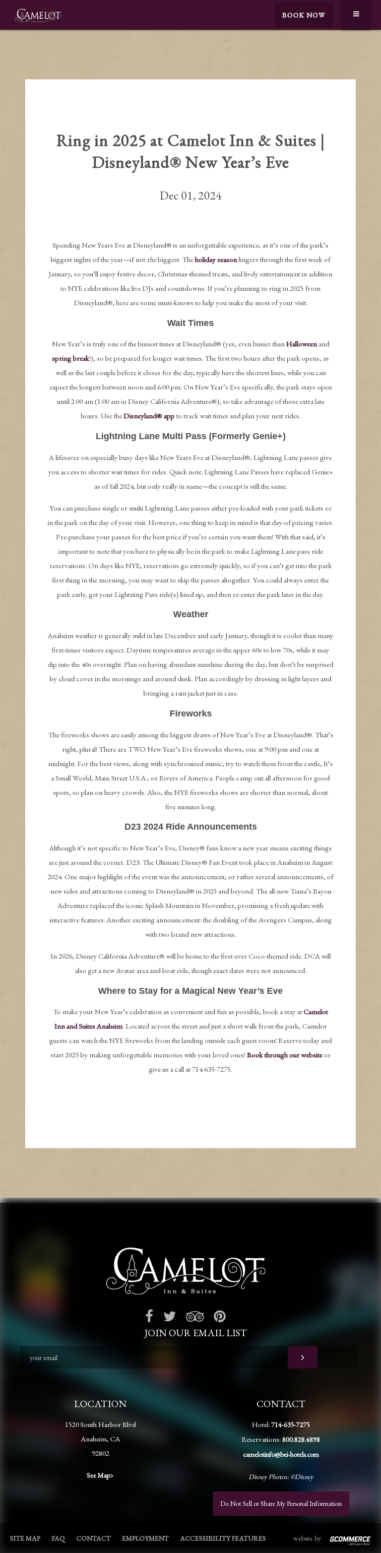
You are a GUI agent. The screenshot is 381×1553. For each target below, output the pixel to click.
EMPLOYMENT (145, 1538)
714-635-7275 (290, 1424)
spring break (70, 358)
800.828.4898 (301, 1439)
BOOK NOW (303, 14)
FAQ (58, 1538)
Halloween (301, 343)
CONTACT (93, 1538)
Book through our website (284, 1054)
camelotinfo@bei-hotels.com (281, 1454)
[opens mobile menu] (356, 15)
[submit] (303, 1357)
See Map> (100, 1475)
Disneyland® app (149, 415)
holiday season (216, 259)
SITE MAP (25, 1538)
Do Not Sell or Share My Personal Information (281, 1503)
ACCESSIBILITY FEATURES (223, 1538)
